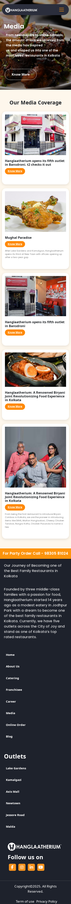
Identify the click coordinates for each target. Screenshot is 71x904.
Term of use (25, 901)
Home (10, 655)
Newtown (13, 803)
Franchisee (14, 690)
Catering (12, 678)
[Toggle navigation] (61, 9)
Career (11, 701)
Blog (9, 736)
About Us (12, 666)
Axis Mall (12, 791)
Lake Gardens (16, 768)
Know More (21, 74)
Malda (10, 826)
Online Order (16, 725)
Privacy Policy (46, 901)
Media (10, 713)
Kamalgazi (13, 780)
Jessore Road (15, 815)
